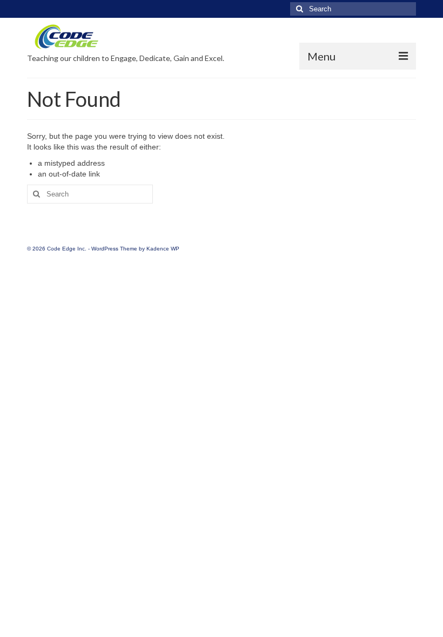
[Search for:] (353, 9)
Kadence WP (162, 249)
